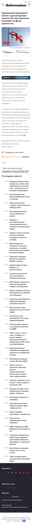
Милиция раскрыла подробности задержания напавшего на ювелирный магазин (19, 351)
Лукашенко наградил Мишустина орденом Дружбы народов (18, 259)
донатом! (25, 157)
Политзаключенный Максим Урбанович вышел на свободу (20, 197)
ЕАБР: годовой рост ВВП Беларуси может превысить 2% (20, 429)
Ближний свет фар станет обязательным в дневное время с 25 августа (19, 391)
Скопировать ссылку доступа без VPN (15, 171)
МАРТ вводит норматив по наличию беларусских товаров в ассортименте (20, 284)
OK (24, 521)
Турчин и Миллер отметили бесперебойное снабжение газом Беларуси (20, 293)
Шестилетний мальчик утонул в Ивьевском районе (18, 214)
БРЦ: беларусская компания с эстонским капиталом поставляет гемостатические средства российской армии (19, 248)
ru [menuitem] (25, 1)
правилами (15, 496)
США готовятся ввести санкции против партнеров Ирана (20, 459)
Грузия (4, 162)
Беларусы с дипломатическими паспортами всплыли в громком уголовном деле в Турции (20, 224)
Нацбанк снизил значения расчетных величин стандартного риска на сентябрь (19, 236)
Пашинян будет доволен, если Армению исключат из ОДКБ (19, 327)
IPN (24, 135)
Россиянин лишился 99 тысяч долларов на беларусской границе (18, 276)
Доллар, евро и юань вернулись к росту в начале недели (20, 310)
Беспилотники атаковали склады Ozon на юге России (19, 450)
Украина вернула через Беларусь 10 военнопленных (18, 267)
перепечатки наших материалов (12, 500)
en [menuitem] (29, 1)
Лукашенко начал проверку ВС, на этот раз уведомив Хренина (19, 318)
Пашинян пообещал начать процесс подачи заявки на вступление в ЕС (20, 382)
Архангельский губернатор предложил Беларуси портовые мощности (20, 301)
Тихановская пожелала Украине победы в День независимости (19, 406)
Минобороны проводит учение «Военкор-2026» (19, 360)
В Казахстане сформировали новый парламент (18, 420)
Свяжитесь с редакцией (14, 152)
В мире (6, 42)
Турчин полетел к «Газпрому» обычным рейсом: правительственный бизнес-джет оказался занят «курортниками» (18, 370)
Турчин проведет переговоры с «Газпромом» (20, 413)
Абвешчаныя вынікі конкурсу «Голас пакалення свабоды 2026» (20, 205)
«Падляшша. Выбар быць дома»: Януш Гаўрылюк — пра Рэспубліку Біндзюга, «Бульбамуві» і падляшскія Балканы (20, 439)
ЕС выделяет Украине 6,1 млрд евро (19, 398)
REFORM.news (8, 52)
